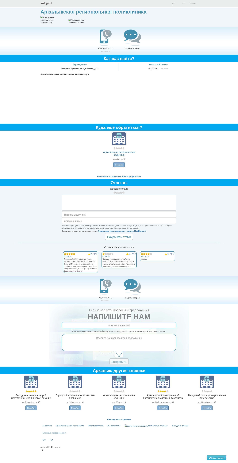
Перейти (119, 164)
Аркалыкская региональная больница (119, 153)
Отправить (119, 361)
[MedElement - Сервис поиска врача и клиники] (46, 3)
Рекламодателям (95, 425)
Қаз (44, 439)
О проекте (47, 425)
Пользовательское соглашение (70, 425)
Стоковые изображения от (54, 432)
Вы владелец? (114, 425)
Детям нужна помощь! (157, 425)
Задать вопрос (132, 48)
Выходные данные (180, 425)
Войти (192, 3)
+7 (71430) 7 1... (105, 49)
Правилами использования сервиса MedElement (122, 231)
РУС (184, 3)
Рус (51, 439)
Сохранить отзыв (119, 237)
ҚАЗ (173, 3)
